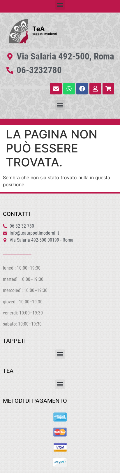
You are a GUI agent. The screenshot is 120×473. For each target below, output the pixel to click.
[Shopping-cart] (108, 88)
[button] (60, 5)
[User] (95, 88)
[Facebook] (82, 88)
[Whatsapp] (69, 88)
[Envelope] (56, 88)
